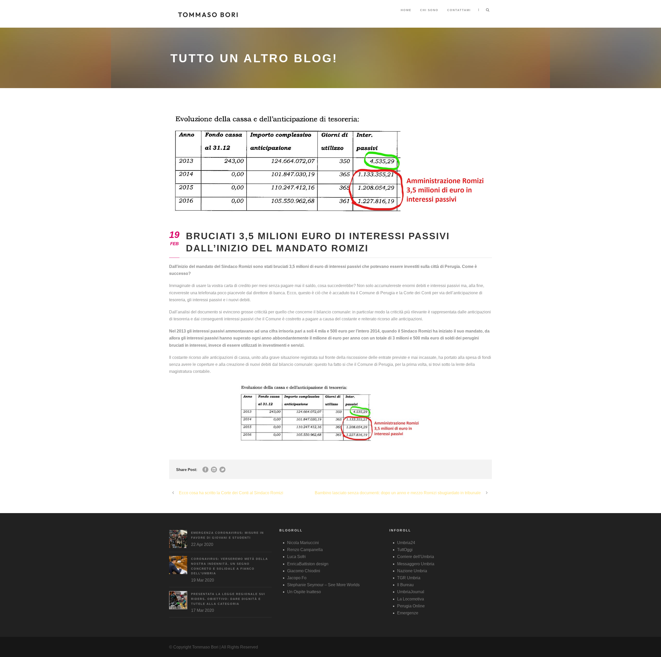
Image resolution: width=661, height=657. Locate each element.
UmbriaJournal (410, 592)
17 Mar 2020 (202, 610)
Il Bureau (405, 585)
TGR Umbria (408, 578)
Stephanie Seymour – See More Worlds (323, 585)
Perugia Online (411, 606)
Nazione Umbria (412, 571)
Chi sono (429, 10)
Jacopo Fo (296, 578)
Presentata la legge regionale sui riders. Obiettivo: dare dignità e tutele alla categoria (228, 598)
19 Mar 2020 (202, 580)
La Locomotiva (410, 599)
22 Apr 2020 (202, 544)
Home (406, 10)
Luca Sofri (296, 556)
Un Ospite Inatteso (304, 592)
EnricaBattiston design (307, 564)
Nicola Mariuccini (303, 542)
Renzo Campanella (305, 549)
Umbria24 (406, 542)
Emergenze (407, 613)
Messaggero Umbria (415, 564)
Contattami (459, 10)
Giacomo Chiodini (303, 571)
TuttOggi (405, 549)
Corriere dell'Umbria (415, 556)
